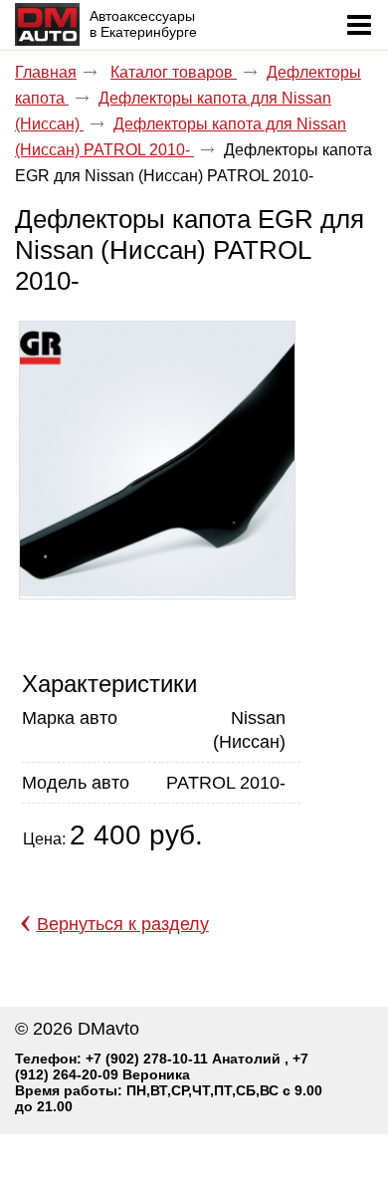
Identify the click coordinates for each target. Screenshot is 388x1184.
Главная (46, 72)
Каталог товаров (173, 72)
